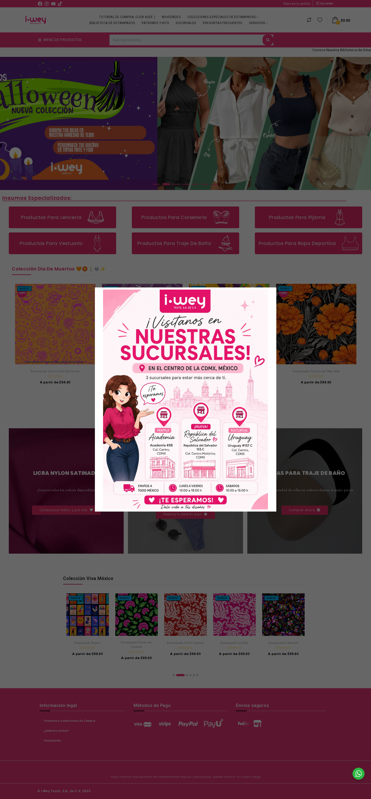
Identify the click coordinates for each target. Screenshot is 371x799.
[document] (185, 399)
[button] (265, 293)
